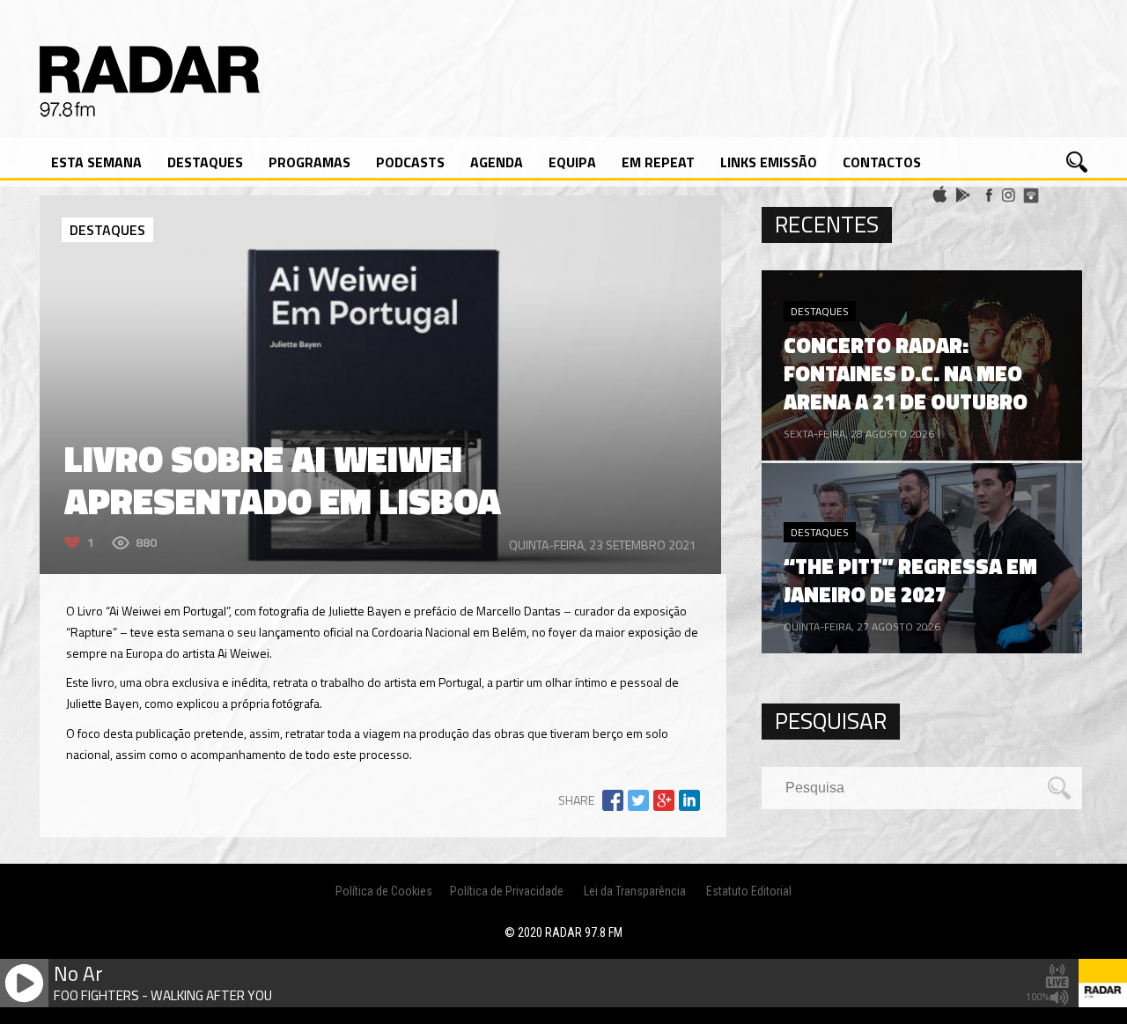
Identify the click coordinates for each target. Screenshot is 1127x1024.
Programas (309, 162)
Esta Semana (96, 162)
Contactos (882, 162)
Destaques (205, 162)
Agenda (496, 162)
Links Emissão (768, 162)
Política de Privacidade (507, 891)
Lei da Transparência (635, 891)
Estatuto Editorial (749, 891)
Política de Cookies (383, 891)
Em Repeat (658, 162)
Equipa (572, 162)
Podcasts (410, 162)
